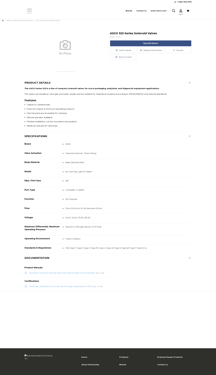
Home (84, 357)
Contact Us (162, 364)
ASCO (118, 37)
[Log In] (181, 11)
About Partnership (90, 364)
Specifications (150, 43)
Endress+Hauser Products (169, 357)
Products (123, 357)
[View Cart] (188, 11)
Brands (122, 364)
